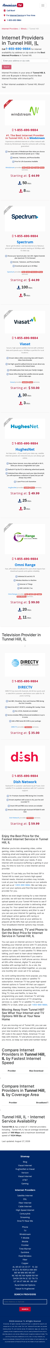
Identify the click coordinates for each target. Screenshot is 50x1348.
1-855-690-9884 (14, 20)
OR (20, 1278)
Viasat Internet (25, 1165)
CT (29, 1267)
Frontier (25, 1245)
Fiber (25, 1259)
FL (33, 1267)
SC (27, 1278)
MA (31, 1269)
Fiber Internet (25, 1202)
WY (35, 1281)
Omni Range (25, 564)
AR (17, 1267)
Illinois (24, 28)
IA (13, 1269)
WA (24, 1281)
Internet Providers (10, 28)
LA (28, 1269)
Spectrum (25, 242)
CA (23, 1267)
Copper (25, 1263)
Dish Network (25, 781)
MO (26, 1272)
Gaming (25, 1183)
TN (33, 1278)
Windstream (37, 138)
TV (25, 1230)
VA (18, 1281)
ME (15, 1272)
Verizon (25, 1172)
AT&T (25, 1180)
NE (20, 1275)
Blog (25, 1161)
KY (26, 1269)
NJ (27, 1275)
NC (13, 1275)
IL (18, 1269)
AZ (20, 1267)
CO (26, 1267)
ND (16, 1275)
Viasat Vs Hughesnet (25, 1288)
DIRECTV (25, 687)
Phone (25, 1227)
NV (33, 1275)
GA (36, 1267)
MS (30, 1272)
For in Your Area (20, 15)
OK (17, 1278)
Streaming (25, 1217)
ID (16, 1269)
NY (36, 1275)
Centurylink (25, 1213)
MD (35, 1269)
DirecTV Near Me (25, 1221)
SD (30, 1278)
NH (23, 1275)
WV (31, 1281)
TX (36, 1278)
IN (21, 1269)
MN (22, 1272)
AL (14, 1267)
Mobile (25, 1241)
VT (21, 1281)
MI (19, 1272)
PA (24, 1278)
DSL (25, 1199)
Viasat (25, 344)
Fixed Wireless (25, 1256)
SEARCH (25, 1309)
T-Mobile (25, 1238)
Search (6, 67)
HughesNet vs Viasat (25, 1169)
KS (24, 1269)
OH (14, 1278)
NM (29, 1275)
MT (33, 1272)
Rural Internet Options (25, 1285)
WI (28, 1281)
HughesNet (25, 449)
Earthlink (25, 1252)
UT (15, 1281)
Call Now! (11, 10)
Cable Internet (25, 1206)
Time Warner (25, 1248)
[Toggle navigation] (42, 5)
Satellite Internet (25, 1195)
